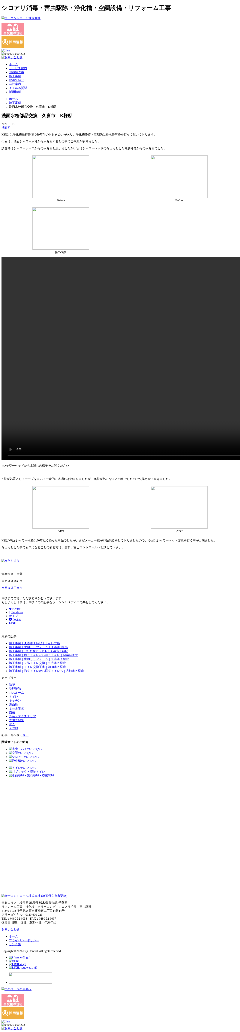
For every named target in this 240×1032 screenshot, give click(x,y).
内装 (12, 712)
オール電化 (16, 708)
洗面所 (6, 127)
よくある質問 (18, 88)
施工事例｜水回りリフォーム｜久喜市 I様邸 (38, 647)
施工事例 (15, 76)
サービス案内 (18, 68)
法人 (12, 724)
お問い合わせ (11, 929)
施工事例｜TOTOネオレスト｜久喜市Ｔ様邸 (38, 651)
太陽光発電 (16, 720)
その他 (13, 728)
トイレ (13, 696)
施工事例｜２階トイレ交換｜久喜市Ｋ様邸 (37, 663)
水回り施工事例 (12, 587)
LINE (12, 623)
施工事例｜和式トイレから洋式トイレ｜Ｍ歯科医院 (43, 655)
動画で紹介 (16, 80)
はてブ (13, 615)
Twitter (16, 608)
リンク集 (15, 944)
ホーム (13, 64)
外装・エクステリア (22, 716)
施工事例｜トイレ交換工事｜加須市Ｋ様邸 (37, 666)
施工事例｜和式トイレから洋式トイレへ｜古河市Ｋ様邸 (46, 670)
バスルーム (16, 692)
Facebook (17, 612)
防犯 (12, 684)
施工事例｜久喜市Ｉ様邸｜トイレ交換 (34, 643)
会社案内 (15, 84)
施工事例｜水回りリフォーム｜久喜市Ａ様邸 (39, 659)
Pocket (16, 619)
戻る (25, 735)
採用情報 (15, 91)
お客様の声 (16, 72)
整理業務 (15, 688)
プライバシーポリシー (24, 940)
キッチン (15, 700)
